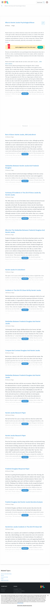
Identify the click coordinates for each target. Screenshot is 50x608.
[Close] (47, 595)
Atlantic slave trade (4, 580)
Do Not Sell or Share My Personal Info (24, 605)
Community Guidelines (19, 591)
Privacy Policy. (20, 603)
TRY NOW (40, 47)
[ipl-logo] (6, 3)
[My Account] (47, 2)
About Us (3, 589)
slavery (7, 42)
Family (2, 578)
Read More (25, 154)
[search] (43, 2)
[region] (25, 600)
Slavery (2, 575)
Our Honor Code (18, 592)
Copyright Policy (17, 589)
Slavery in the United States (6, 573)
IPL (2, 5)
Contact (3, 591)
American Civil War (4, 577)
